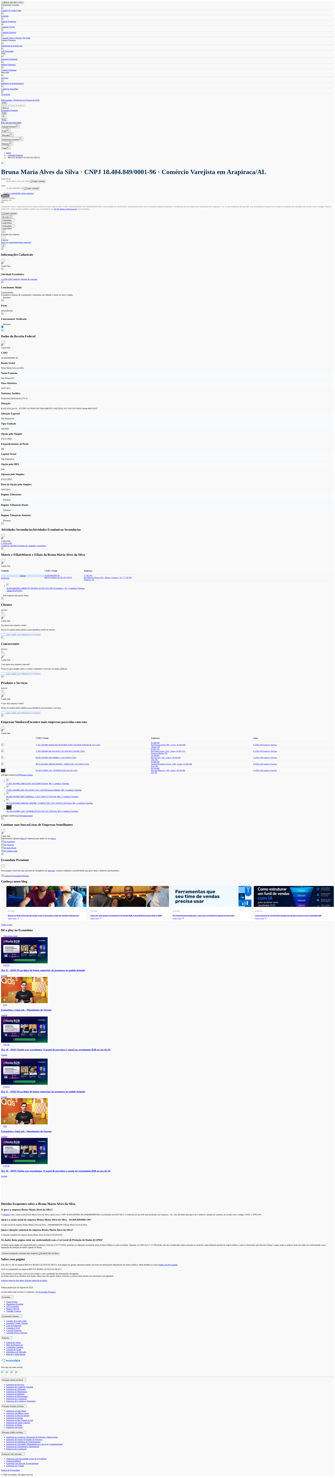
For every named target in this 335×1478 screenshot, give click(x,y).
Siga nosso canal (10, 936)
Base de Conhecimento (15, 1354)
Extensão (5, 16)
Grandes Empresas (8, 70)
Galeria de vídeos (13, 1342)
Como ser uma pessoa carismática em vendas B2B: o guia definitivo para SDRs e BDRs (126, 915)
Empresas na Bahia (14, 1425)
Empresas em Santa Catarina (18, 1423)
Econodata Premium (47, 1292)
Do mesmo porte (10, 851)
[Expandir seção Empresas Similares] (3, 727)
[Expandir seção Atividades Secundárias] (3, 535)
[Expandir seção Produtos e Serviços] (3, 693)
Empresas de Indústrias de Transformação (23, 1442)
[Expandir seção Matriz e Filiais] (3, 560)
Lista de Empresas (8, 21)
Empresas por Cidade (15, 1466)
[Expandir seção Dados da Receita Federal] (3, 342)
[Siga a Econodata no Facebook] (12, 1374)
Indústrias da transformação (12, 83)
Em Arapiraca (9, 841)
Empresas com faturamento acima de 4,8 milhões (26, 1459)
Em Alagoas (9, 845)
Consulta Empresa (8, 32)
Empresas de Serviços (15, 1385)
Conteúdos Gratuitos (14, 1347)
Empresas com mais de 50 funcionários (22, 1463)
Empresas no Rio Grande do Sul (19, 1420)
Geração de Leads (13, 1349)
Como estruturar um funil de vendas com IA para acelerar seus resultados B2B (288, 915)
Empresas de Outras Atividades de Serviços (24, 1439)
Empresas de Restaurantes (17, 1396)
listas (22, 838)
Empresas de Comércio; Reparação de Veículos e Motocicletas (32, 1437)
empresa (6, 1214)
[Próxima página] (25, 775)
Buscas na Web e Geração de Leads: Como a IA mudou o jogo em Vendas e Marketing (43, 915)
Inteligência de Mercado (16, 1352)
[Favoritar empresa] (3, 231)
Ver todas (26, 38)
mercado (51, 870)
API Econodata (7, 51)
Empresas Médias (13, 1461)
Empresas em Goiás (14, 1427)
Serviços (4, 78)
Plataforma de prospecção (11, 46)
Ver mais (5, 217)
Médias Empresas (8, 65)
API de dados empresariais (65, 209)
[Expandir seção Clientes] (3, 615)
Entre (4, 103)
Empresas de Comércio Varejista (19, 1387)
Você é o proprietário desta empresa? (18, 193)
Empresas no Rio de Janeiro (17, 1415)
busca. (53, 838)
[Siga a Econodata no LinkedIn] (8, 1374)
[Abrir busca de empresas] (3, 116)
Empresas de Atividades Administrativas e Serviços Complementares (34, 1444)
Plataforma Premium (14, 1304)
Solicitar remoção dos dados (13, 1280)
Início (8, 153)
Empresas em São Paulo (16, 1411)
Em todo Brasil (10, 848)
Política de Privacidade (10, 1470)
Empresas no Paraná (14, 1418)
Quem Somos (12, 1302)
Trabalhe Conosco (13, 1311)
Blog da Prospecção (14, 1345)
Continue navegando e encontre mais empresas (20, 1253)
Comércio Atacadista (9, 89)
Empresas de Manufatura (16, 1392)
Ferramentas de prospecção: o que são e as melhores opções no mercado (203, 915)
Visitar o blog (7, 925)
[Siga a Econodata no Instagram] (3, 1374)
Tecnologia (5, 94)
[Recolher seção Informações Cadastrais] (3, 260)
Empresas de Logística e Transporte (21, 1401)
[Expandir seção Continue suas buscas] (3, 830)
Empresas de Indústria (15, 1394)
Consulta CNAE (8, 27)
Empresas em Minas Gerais (17, 1413)
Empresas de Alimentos (16, 1389)
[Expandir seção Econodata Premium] (3, 865)
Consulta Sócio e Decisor (11, 38)
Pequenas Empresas (9, 59)
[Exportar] (3, 237)
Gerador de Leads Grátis (11, 10)
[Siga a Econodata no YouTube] (17, 1374)
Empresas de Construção (16, 1399)
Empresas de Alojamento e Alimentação (22, 1446)
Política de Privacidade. (168, 1265)
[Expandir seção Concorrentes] (3, 654)
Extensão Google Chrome (17, 1323)
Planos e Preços (12, 1309)
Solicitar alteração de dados (36, 1280)
